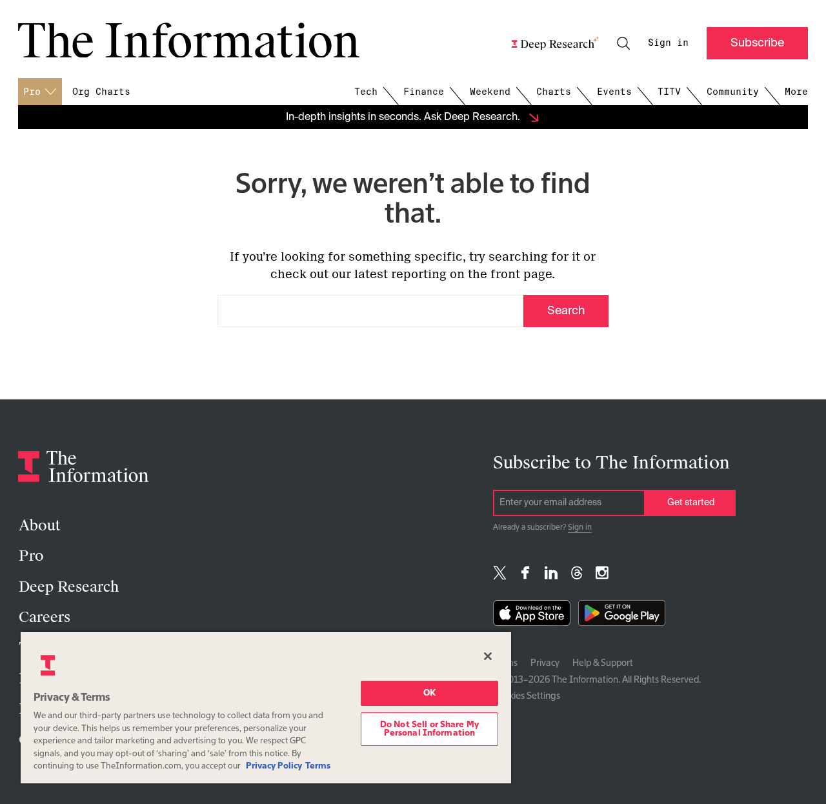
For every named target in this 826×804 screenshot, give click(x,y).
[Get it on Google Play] (621, 616)
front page (521, 274)
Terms (317, 766)
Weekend (490, 91)
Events (614, 91)
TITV (669, 91)
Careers (44, 617)
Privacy (544, 663)
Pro (31, 556)
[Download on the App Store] (531, 616)
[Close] (488, 656)
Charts (553, 91)
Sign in (668, 42)
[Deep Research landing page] (555, 43)
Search (566, 311)
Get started (690, 502)
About (39, 525)
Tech (366, 91)
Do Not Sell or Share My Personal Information (429, 729)
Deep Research (69, 587)
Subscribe (757, 43)
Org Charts (101, 91)
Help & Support (602, 663)
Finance (423, 91)
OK (429, 693)
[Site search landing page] (623, 43)
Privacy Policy (274, 766)
